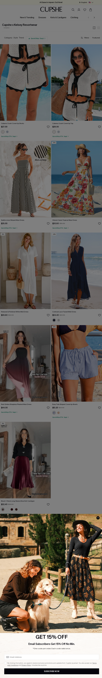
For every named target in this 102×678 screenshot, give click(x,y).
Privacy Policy (26, 665)
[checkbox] (5, 663)
